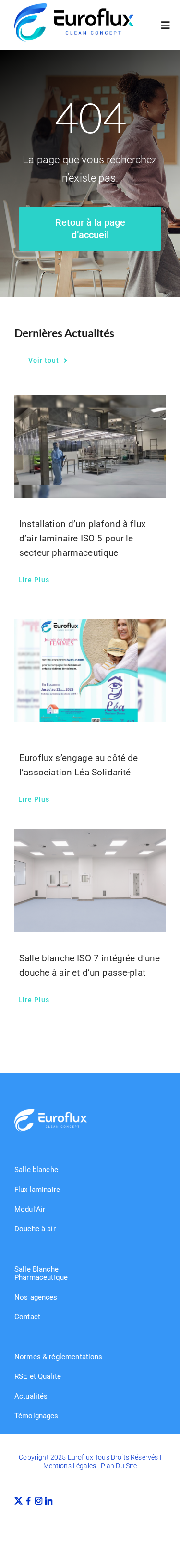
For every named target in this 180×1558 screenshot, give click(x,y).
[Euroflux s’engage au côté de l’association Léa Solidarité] (90, 671)
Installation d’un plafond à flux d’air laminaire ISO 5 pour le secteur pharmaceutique (82, 538)
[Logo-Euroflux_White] (50, 1112)
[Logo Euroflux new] (73, 7)
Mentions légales (69, 1466)
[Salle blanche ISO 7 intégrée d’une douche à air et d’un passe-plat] (90, 880)
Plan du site (119, 1466)
